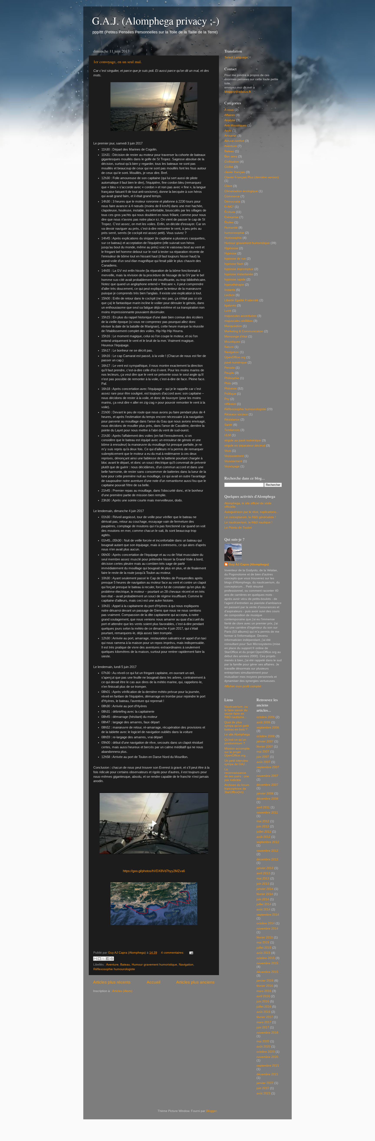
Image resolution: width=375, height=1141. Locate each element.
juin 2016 (263, 1001)
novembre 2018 (267, 1032)
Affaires (229, 115)
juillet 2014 (264, 904)
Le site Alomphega (237, 734)
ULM (227, 435)
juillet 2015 (264, 947)
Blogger (211, 1111)
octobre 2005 (266, 717)
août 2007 (263, 762)
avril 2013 (263, 873)
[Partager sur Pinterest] (112, 958)
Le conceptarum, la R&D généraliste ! (250, 517)
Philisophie (231, 378)
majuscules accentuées (240, 316)
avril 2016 (263, 996)
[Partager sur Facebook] (107, 958)
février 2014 (265, 894)
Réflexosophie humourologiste (114, 969)
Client (228, 186)
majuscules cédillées (238, 320)
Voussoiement (234, 456)
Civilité (228, 167)
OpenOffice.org (234, 357)
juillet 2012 (264, 831)
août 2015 (263, 952)
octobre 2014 (266, 923)
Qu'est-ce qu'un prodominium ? (235, 741)
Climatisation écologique (241, 191)
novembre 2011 (267, 812)
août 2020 (263, 1046)
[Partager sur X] (103, 958)
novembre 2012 (267, 850)
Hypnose (230, 253)
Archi (227, 130)
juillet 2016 (264, 1006)
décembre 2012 (267, 859)
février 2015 (265, 937)
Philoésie (230, 388)
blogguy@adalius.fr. (238, 91)
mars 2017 (264, 1022)
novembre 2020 (267, 1057)
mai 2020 (263, 1041)
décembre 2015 (267, 972)
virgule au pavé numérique (242, 440)
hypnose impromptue (238, 269)
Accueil (153, 982)
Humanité (231, 227)
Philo (227, 383)
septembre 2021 (268, 1065)
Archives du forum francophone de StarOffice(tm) (236, 788)
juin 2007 (263, 756)
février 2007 (265, 746)
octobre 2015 (266, 958)
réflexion (230, 404)
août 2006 (263, 722)
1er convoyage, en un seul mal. (117, 61)
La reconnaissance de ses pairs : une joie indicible (236, 775)
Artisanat (230, 135)
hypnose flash (233, 263)
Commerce (232, 196)
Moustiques (232, 341)
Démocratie (232, 201)
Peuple (229, 373)
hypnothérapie (234, 284)
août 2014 (263, 909)
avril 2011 (263, 807)
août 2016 (263, 1011)
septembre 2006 (268, 727)
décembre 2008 (267, 798)
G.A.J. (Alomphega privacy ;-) (155, 20)
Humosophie (233, 237)
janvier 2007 (265, 741)
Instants (229, 289)
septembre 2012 (268, 842)
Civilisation (231, 161)
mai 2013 (263, 878)
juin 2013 (263, 883)
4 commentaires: (173, 952)
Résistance (232, 419)
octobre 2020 (266, 1051)
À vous (229, 109)
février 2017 (265, 1017)
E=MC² (229, 206)
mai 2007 (263, 751)
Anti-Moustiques (235, 125)
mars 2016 (264, 991)
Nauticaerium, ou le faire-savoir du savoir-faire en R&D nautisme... (236, 712)
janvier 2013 (265, 868)
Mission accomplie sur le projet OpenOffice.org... (237, 752)
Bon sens (230, 156)
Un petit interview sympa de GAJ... (236, 762)
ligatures (230, 305)
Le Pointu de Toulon (238, 527)
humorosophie (234, 232)
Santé (228, 424)
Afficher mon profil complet (242, 686)
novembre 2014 (267, 928)
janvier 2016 (265, 980)
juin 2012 (263, 826)
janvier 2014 (265, 889)
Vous (227, 450)
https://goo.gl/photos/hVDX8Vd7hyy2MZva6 (154, 871)
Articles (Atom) (122, 991)
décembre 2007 (267, 784)
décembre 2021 (267, 1074)
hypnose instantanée (238, 274)
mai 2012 (263, 821)
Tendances (232, 430)
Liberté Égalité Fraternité (241, 300)
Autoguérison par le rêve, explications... (251, 512)
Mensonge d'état (235, 336)
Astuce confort (234, 140)
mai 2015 (263, 942)
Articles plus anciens (195, 982)
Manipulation (233, 326)
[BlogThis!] (99, 958)
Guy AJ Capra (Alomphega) (249, 564)
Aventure (112, 964)
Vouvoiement (233, 461)
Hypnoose (231, 248)
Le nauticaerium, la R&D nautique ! (248, 522)
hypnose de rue (235, 258)
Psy (226, 399)
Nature (229, 347)
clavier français (234, 172)
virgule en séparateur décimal (244, 445)
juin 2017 (263, 1027)
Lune (227, 310)
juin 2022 (263, 1088)
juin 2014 (263, 899)
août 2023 (263, 1093)
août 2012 (263, 836)
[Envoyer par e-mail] (95, 958)
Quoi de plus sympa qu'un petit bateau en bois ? (236, 726)
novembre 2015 (267, 963)
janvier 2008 (265, 793)
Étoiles (229, 222)
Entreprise (231, 217)
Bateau (125, 964)
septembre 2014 (268, 914)
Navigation (186, 964)
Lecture (229, 295)
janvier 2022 (265, 1083)
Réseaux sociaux (236, 414)
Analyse (229, 120)
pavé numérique (235, 362)
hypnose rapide (235, 279)
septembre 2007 (268, 767)
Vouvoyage (232, 466)
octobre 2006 (266, 736)
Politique (230, 393)
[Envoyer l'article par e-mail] (190, 952)
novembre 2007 (267, 776)
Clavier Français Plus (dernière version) (251, 177)
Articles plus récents (112, 982)
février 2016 (265, 985)
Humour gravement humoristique (154, 964)
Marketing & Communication (243, 331)
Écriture (229, 212)
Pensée (229, 367)
